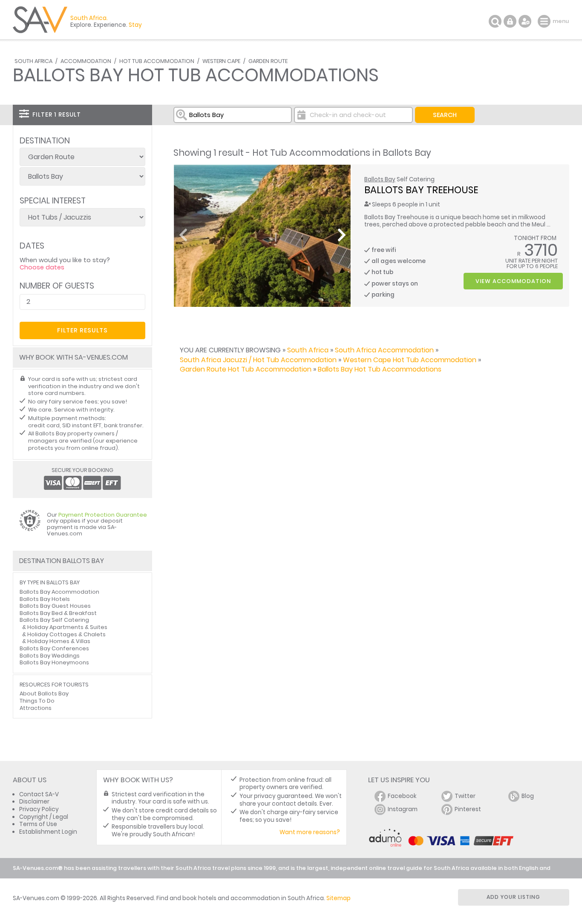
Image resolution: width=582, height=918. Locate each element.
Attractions (36, 708)
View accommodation (513, 281)
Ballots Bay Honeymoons (54, 662)
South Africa (33, 61)
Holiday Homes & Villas (58, 641)
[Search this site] (495, 21)
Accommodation (86, 61)
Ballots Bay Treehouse (421, 190)
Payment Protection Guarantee (102, 514)
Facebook (402, 796)
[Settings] (525, 21)
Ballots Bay (379, 179)
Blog (527, 796)
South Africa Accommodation (384, 350)
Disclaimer (34, 802)
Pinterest (468, 809)
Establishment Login (48, 832)
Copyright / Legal (43, 817)
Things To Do (37, 700)
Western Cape (221, 61)
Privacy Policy (39, 809)
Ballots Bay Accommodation (59, 591)
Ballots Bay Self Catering (54, 619)
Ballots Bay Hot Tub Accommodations (379, 369)
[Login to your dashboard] (510, 21)
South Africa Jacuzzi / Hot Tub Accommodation (258, 360)
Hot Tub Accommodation (156, 61)
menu (545, 21)
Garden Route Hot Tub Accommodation (245, 369)
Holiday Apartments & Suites (67, 627)
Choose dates (42, 267)
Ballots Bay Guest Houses (55, 605)
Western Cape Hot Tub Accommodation (409, 360)
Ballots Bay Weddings (50, 655)
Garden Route (268, 61)
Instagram (403, 809)
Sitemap (338, 898)
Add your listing (513, 897)
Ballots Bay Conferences (54, 648)
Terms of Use (38, 824)
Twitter (465, 796)
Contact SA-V (39, 794)
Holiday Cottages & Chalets (66, 634)
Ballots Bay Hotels (45, 599)
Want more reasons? (309, 832)
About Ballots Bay (44, 693)
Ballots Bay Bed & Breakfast (58, 613)
